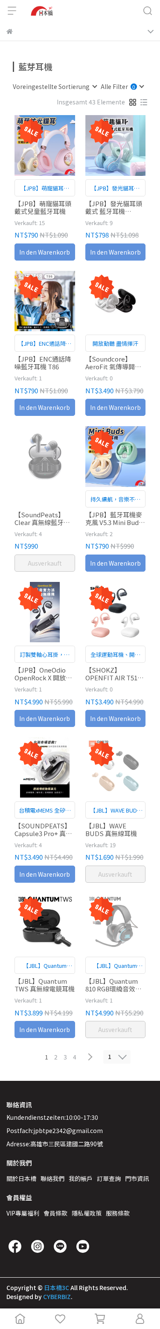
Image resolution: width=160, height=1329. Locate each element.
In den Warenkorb (44, 252)
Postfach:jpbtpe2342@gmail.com (54, 1130)
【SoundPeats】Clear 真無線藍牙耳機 (42, 518)
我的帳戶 (81, 1178)
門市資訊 (137, 1178)
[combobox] (54, 86)
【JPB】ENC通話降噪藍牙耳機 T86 (43, 363)
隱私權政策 (87, 1213)
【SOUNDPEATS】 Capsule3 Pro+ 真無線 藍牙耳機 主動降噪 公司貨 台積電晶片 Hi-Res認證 (45, 829)
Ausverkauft (45, 563)
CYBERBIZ (57, 1296)
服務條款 (118, 1213)
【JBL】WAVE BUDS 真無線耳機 (111, 829)
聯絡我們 (52, 1178)
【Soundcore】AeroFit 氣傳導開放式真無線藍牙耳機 (113, 363)
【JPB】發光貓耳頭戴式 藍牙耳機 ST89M (113, 207)
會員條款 (55, 1213)
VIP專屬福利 (22, 1213)
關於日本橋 (21, 1178)
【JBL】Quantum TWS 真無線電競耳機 (45, 985)
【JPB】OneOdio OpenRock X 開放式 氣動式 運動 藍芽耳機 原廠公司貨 (45, 674)
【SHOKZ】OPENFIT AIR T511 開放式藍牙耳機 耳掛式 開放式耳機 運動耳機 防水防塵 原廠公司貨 (115, 674)
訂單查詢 (109, 1178)
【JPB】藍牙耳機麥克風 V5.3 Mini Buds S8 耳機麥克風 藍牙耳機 (113, 518)
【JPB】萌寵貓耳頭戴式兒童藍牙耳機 (43, 207)
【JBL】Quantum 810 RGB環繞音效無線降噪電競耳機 (113, 985)
